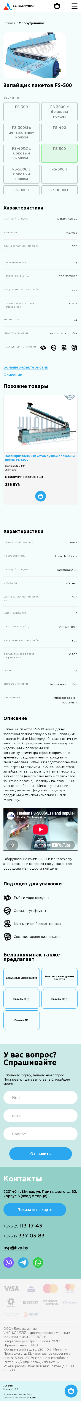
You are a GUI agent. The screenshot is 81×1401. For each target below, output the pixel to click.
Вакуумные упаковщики (21, 977)
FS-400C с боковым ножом (21, 153)
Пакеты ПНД (21, 999)
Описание (12, 375)
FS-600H (59, 169)
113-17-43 (22, 1225)
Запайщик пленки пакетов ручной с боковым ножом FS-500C (40, 457)
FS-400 (59, 128)
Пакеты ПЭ (21, 1020)
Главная (9, 23)
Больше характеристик (25, 367)
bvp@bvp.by (15, 1247)
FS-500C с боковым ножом (21, 174)
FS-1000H (59, 190)
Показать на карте (34, 1209)
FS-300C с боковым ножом (59, 112)
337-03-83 (23, 1235)
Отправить (40, 1153)
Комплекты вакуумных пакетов (59, 978)
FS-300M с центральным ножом (21, 132)
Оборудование (31, 23)
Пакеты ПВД (59, 999)
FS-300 (21, 107)
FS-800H (21, 190)
